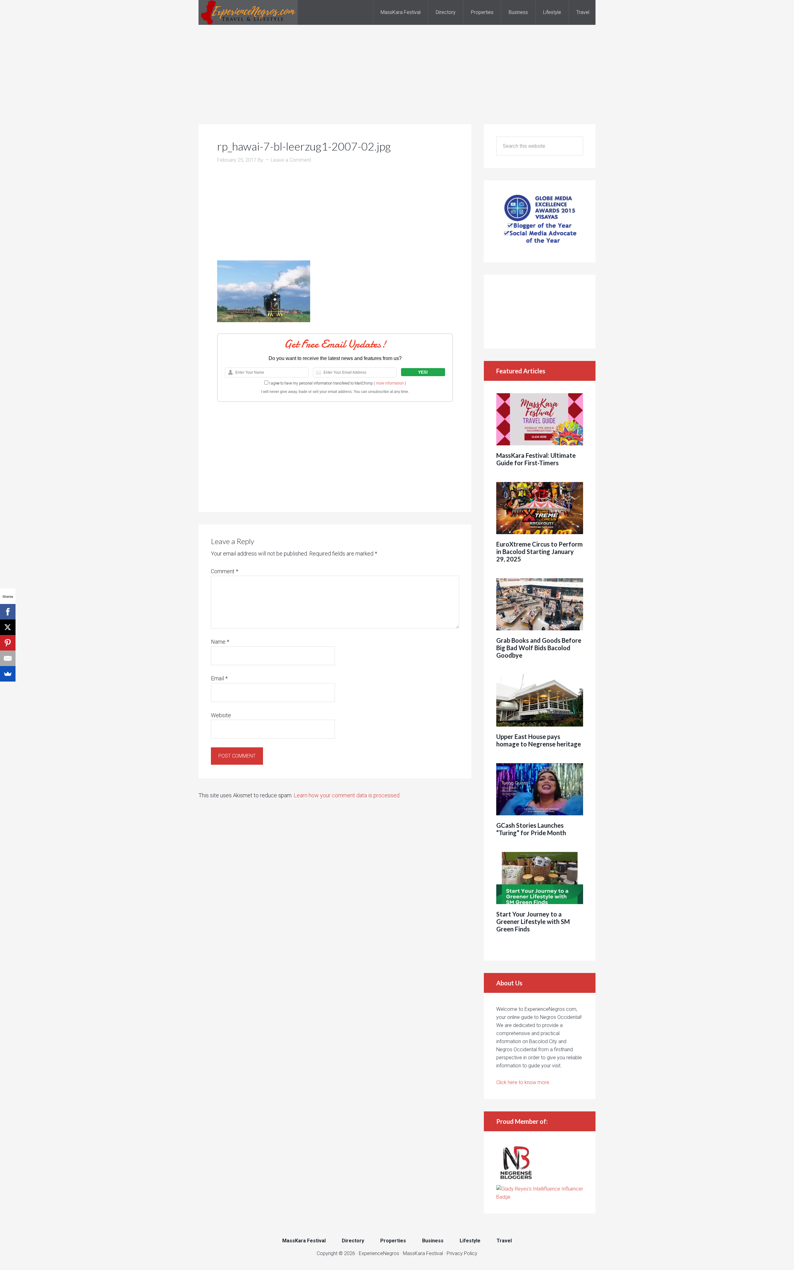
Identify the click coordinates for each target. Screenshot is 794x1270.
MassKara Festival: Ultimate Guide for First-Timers (536, 459)
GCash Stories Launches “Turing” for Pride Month (531, 829)
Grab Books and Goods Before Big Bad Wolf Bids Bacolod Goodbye (538, 648)
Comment (224, 571)
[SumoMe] (8, 674)
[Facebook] (8, 611)
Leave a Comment (291, 160)
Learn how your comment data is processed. (347, 795)
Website (221, 715)
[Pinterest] (8, 643)
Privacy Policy (462, 1253)
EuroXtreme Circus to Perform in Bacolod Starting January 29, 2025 (539, 551)
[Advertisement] (397, 68)
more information (390, 383)
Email (219, 678)
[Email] (8, 658)
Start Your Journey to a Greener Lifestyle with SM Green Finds (533, 921)
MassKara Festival (423, 1253)
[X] (8, 627)
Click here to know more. (523, 1082)
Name (220, 641)
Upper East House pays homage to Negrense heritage (538, 740)
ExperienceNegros (248, 12)
